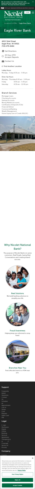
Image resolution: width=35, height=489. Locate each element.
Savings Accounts (8, 100)
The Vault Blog (5, 445)
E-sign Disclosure (5, 403)
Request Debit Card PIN (5, 392)
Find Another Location (13, 66)
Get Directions (10, 51)
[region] (17, 472)
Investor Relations (5, 435)
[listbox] (14, 12)
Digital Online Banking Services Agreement (5, 410)
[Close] (33, 458)
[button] (19, 12)
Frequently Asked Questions (5, 370)
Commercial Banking (9, 109)
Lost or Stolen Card (4, 386)
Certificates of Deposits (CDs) (12, 105)
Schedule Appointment (22, 12)
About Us (5, 438)
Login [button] (27, 12)
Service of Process (5, 423)
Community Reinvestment (5, 451)
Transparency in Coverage (5, 418)
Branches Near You (17, 345)
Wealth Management (9, 111)
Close (33, 1)
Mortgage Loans (7, 96)
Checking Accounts (9, 98)
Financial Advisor (8, 107)
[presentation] (17, 275)
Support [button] (5, 364)
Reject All (17, 480)
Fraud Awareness (17, 315)
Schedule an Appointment (5, 380)
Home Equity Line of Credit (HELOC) (15, 113)
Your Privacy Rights (17, 474)
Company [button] (5, 428)
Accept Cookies (17, 485)
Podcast (4, 448)
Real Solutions (17, 286)
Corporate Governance (5, 441)
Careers (4, 432)
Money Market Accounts (10, 103)
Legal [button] (4, 398)
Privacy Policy (22, 470)
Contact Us (9, 61)
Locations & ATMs (10, 23)
